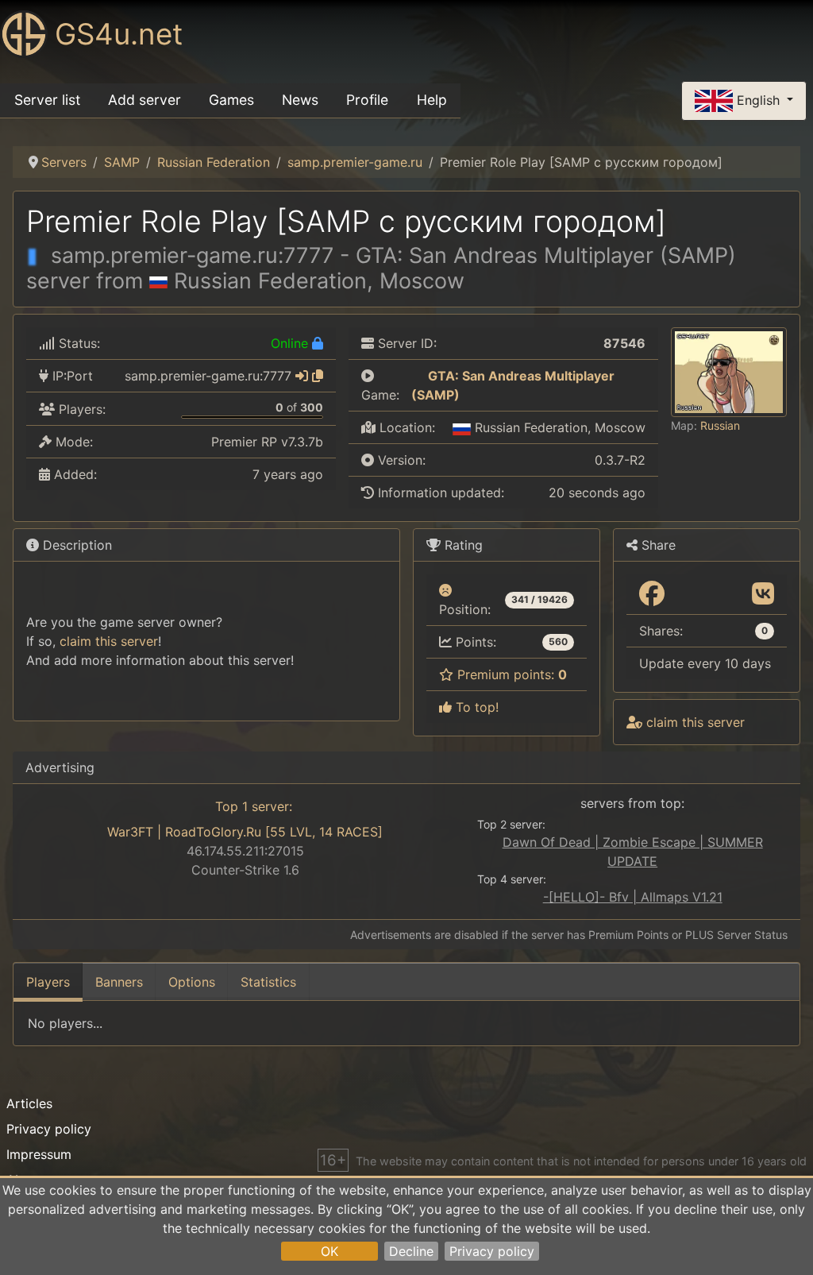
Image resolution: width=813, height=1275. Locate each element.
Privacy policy (491, 1251)
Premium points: (510, 674)
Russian (720, 425)
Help (432, 99)
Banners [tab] (119, 982)
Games (231, 99)
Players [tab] (48, 982)
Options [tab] (191, 982)
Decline (411, 1251)
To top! (475, 707)
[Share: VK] (763, 594)
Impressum (38, 1154)
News (300, 99)
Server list (47, 99)
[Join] (301, 376)
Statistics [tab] (268, 982)
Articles (29, 1103)
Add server (144, 99)
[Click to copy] (317, 376)
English (758, 99)
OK (329, 1251)
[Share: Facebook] (652, 594)
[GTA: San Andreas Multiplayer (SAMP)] (417, 376)
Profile (367, 99)
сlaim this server (109, 641)
